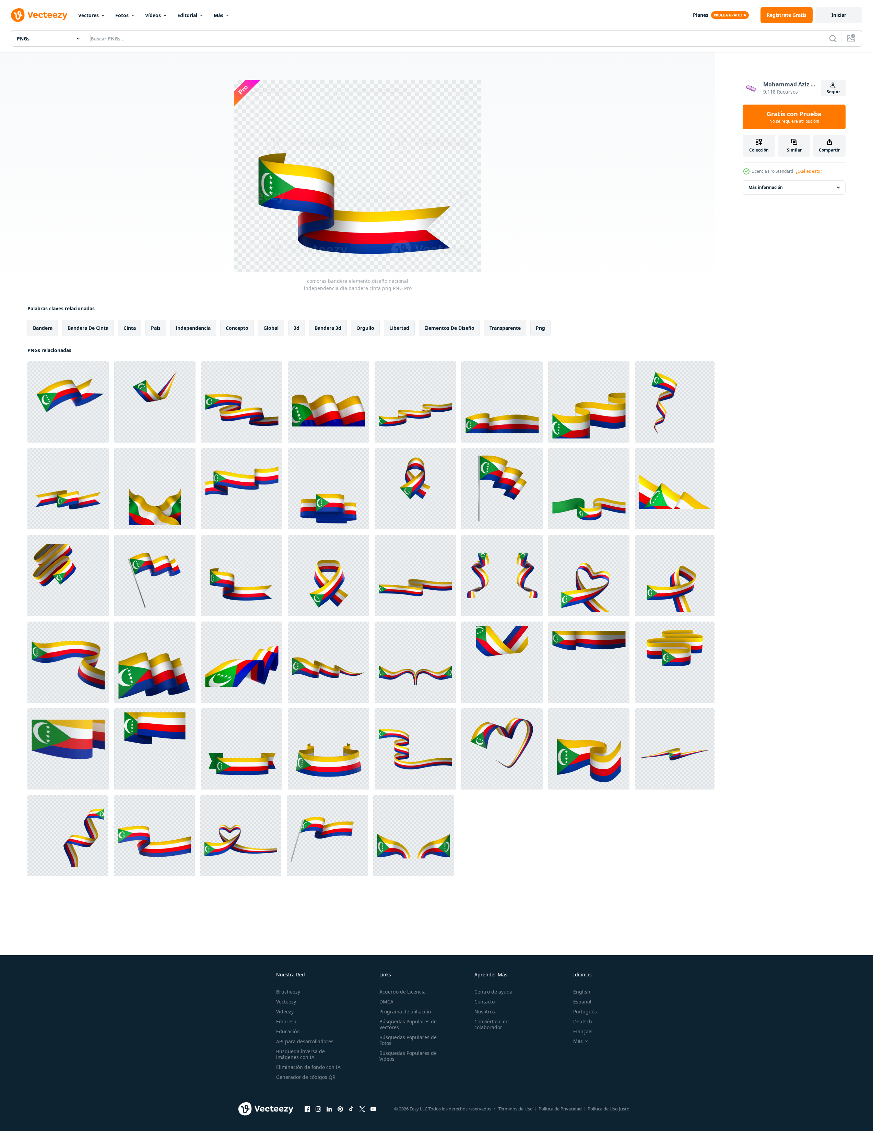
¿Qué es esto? (809, 171)
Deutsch (582, 1021)
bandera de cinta (88, 328)
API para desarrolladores (304, 1041)
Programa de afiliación (405, 1011)
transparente (505, 328)
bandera (42, 328)
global (271, 328)
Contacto (484, 1001)
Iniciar (838, 15)
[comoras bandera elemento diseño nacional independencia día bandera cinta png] (68, 402)
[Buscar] (833, 38)
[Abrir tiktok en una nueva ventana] (351, 1108)
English (581, 991)
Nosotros (484, 1011)
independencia (193, 328)
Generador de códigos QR (305, 1077)
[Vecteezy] (39, 15)
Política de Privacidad (560, 1109)
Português (585, 1011)
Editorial (187, 15)
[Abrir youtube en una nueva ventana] (373, 1108)
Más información (765, 187)
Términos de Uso (515, 1109)
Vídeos (153, 15)
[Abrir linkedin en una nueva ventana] (329, 1108)
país (156, 328)
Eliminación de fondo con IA (308, 1067)
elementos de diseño (449, 328)
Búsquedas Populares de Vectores (408, 1024)
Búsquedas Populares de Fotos (408, 1040)
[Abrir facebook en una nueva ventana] (307, 1108)
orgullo (365, 328)
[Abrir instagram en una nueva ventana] (318, 1108)
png (540, 328)
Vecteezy (286, 1001)
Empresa (286, 1021)
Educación (288, 1031)
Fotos (122, 15)
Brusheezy (288, 991)
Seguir (833, 92)
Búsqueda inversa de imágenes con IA (300, 1054)
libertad (399, 328)
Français (582, 1031)
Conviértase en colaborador (491, 1024)
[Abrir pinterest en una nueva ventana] (340, 1108)
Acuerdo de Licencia (402, 991)
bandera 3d (328, 328)
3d (296, 328)
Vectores (88, 15)
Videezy (285, 1011)
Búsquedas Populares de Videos (408, 1056)
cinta (129, 328)
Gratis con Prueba (794, 117)
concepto (237, 328)
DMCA (386, 1001)
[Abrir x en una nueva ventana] (362, 1108)
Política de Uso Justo (608, 1109)
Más (218, 15)
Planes (700, 15)
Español (582, 1001)
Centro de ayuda (493, 991)
